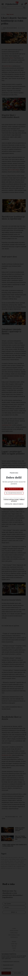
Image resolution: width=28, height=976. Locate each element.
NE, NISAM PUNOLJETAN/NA (14, 493)
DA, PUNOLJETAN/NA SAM (14, 489)
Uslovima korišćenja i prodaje (11, 499)
